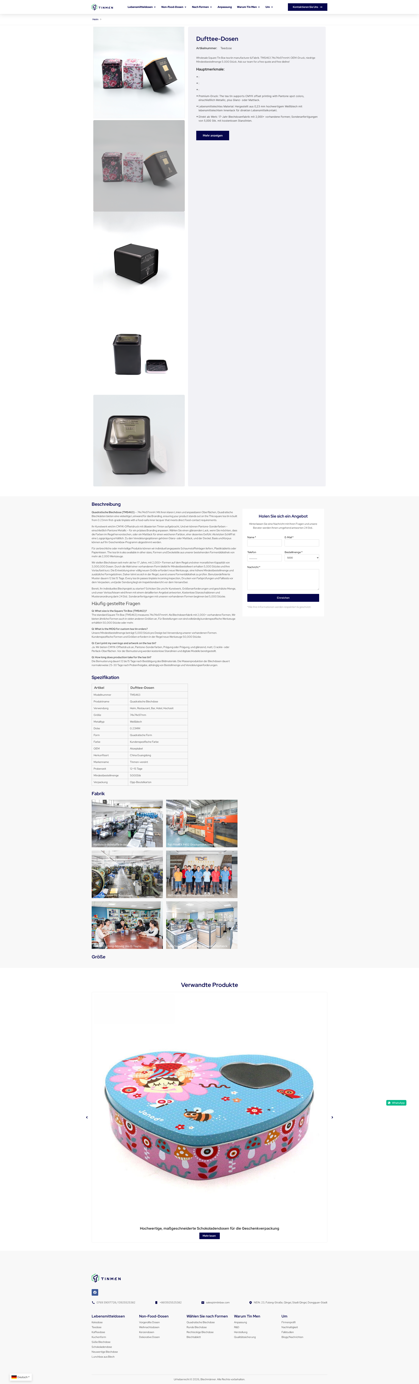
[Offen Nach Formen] (211, 7)
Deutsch (22, 1377)
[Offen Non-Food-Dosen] (185, 7)
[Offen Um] (272, 7)
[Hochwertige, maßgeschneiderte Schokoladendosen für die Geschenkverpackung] (209, 1109)
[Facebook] (95, 1292)
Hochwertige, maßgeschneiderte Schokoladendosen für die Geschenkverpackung (209, 1228)
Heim (95, 19)
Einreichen (283, 597)
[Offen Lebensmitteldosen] (155, 7)
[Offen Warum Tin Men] (259, 7)
